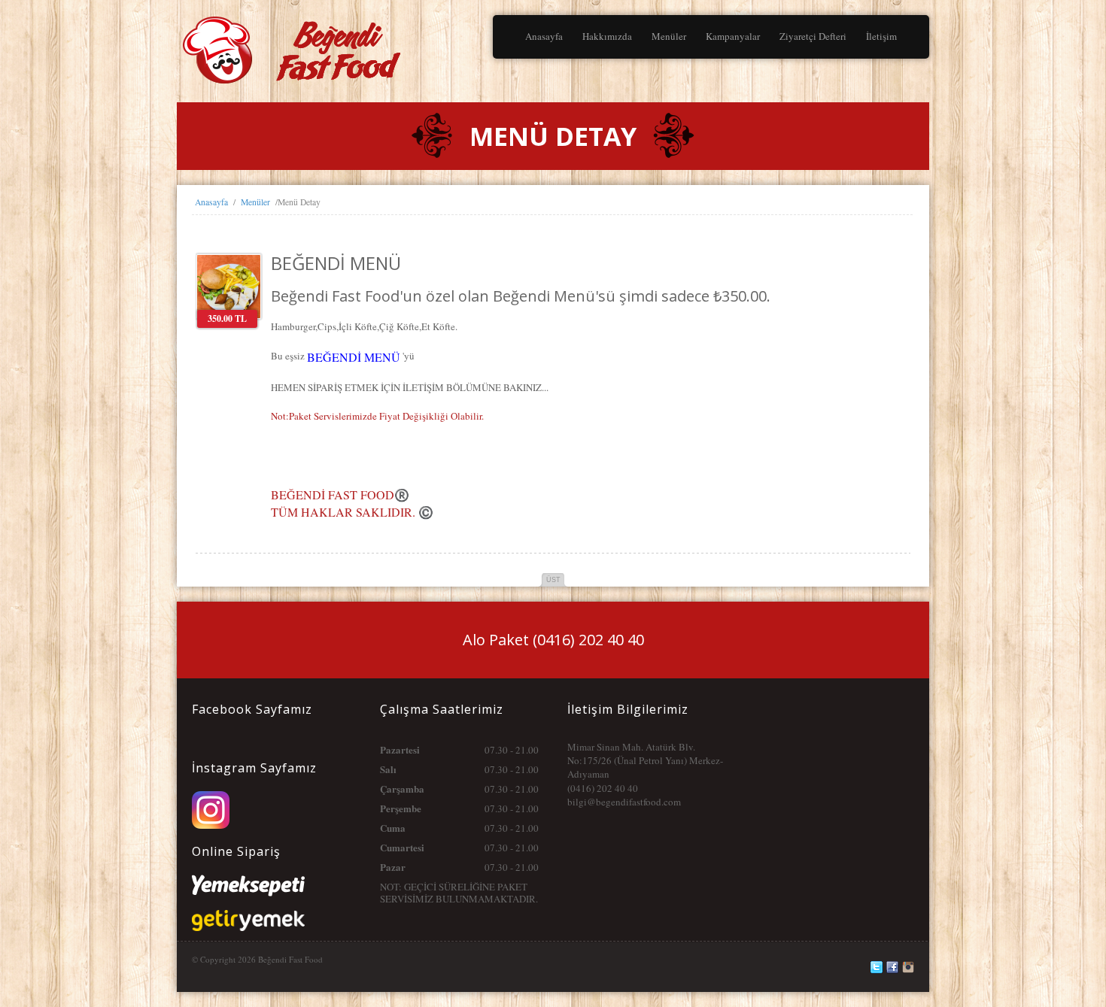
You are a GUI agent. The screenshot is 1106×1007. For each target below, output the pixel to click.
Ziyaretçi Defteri (812, 36)
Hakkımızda (607, 36)
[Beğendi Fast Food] (312, 33)
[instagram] (908, 966)
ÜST (553, 580)
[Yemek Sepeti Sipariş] (248, 881)
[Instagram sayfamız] (210, 798)
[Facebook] (892, 966)
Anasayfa (544, 36)
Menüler (669, 36)
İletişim (881, 36)
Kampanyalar (733, 36)
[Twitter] (877, 966)
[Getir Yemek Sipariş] (248, 917)
